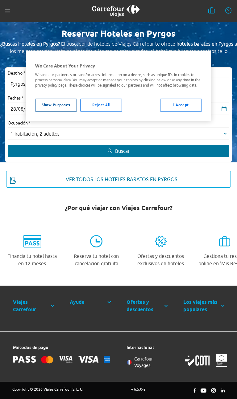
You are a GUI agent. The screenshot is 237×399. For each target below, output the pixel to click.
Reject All (101, 105)
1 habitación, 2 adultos (35, 133)
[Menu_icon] (7, 11)
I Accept (181, 105)
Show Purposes (56, 105)
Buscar (122, 151)
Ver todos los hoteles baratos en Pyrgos (121, 179)
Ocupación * (19, 122)
